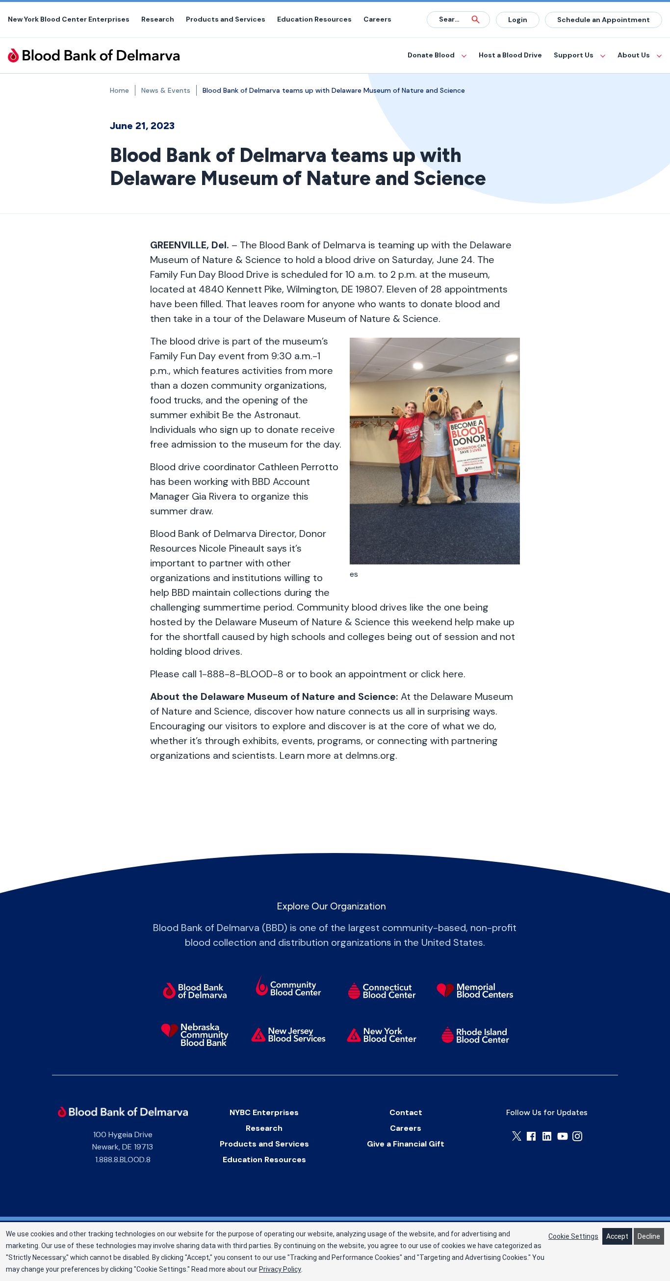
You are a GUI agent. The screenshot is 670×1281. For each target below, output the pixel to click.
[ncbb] (194, 1034)
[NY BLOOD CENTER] (94, 55)
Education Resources (314, 19)
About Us (634, 55)
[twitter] (516, 1136)
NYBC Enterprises (264, 1112)
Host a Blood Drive (510, 55)
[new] (288, 1034)
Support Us (573, 55)
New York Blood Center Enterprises (68, 19)
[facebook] (531, 1136)
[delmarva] (194, 990)
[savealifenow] (288, 987)
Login (517, 19)
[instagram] (577, 1136)
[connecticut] (381, 990)
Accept (617, 1236)
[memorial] (475, 990)
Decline (649, 1236)
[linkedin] (547, 1136)
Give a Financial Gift (405, 1144)
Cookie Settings (573, 1236)
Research (157, 19)
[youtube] (562, 1136)
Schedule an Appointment (603, 19)
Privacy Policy (280, 1269)
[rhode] (475, 1034)
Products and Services (225, 19)
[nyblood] (381, 1034)
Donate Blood (431, 55)
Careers (377, 19)
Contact (405, 1112)
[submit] (476, 20)
